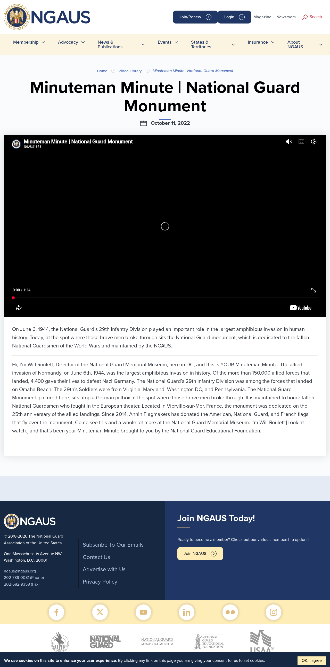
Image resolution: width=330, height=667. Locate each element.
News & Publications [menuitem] (110, 44)
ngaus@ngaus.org (20, 571)
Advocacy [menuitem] (68, 42)
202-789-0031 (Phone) (24, 577)
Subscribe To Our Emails (113, 544)
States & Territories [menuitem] (201, 44)
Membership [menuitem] (25, 42)
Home (102, 71)
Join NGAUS (195, 553)
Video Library (130, 71)
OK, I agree (312, 660)
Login (229, 17)
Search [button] (316, 16)
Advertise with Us (104, 569)
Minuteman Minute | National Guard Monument (193, 70)
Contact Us (96, 557)
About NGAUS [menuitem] (295, 44)
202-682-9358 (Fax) (21, 584)
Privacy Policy (100, 581)
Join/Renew (190, 17)
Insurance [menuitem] (258, 42)
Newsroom (286, 17)
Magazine (262, 17)
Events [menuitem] (164, 42)
